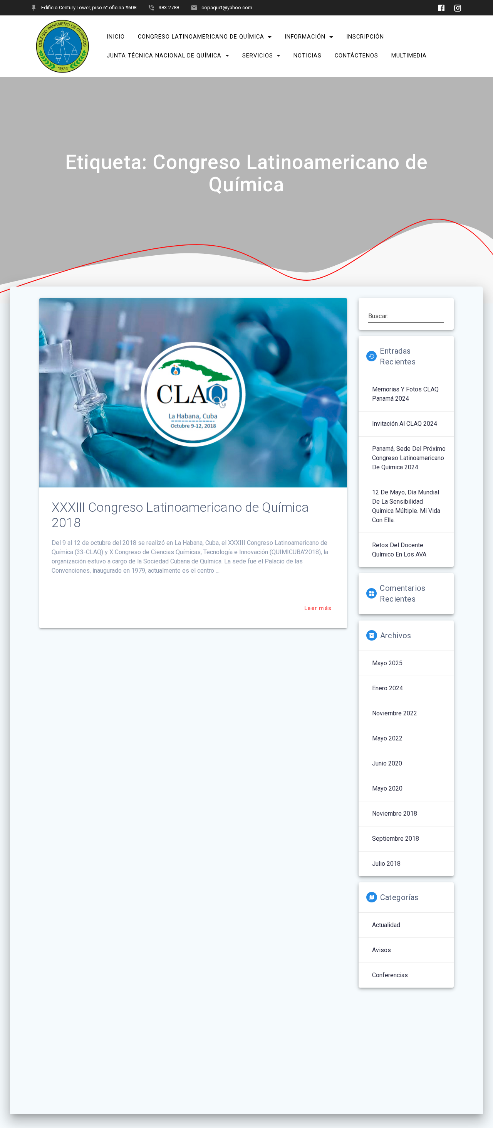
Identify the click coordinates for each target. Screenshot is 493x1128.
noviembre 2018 (394, 813)
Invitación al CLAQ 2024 (404, 423)
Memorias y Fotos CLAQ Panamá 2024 (405, 394)
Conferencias (390, 975)
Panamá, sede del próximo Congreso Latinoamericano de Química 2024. (409, 458)
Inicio (116, 37)
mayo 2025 (387, 663)
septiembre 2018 (395, 838)
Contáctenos (356, 55)
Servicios (257, 55)
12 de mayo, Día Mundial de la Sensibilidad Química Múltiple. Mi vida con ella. (406, 506)
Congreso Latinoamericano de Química (201, 37)
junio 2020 (387, 763)
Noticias (307, 55)
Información (305, 37)
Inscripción (365, 37)
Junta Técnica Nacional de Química (164, 55)
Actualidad (386, 925)
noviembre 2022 (394, 713)
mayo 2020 (387, 788)
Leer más (318, 608)
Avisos (381, 950)
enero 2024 (387, 688)
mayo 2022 (387, 738)
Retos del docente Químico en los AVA (399, 549)
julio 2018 (386, 863)
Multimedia (409, 55)
